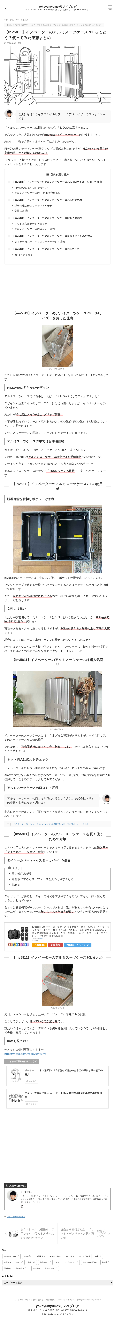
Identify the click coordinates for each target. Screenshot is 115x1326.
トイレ (69, 1256)
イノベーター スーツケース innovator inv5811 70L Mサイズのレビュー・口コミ (51, 824)
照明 (7, 1268)
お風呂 (40, 1256)
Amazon (40, 944)
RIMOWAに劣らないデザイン (31, 187)
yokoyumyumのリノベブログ (57, 6)
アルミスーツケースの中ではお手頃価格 (37, 192)
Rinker (41, 938)
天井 (98, 1256)
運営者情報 (50, 1300)
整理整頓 (45, 1262)
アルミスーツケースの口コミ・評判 (34, 228)
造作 (37, 1268)
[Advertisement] (57, 287)
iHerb (28, 1256)
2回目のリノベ (11, 1256)
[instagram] (22, 1206)
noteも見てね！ (23, 254)
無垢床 (106, 1262)
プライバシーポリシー (66, 1300)
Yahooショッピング (77, 944)
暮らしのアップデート (67, 1262)
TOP (15, 1300)
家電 (7, 1262)
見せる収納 (21, 1268)
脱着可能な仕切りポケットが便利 (33, 205)
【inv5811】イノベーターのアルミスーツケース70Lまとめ (45, 249)
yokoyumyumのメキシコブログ (89, 1300)
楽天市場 (55, 944)
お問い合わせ (38, 1300)
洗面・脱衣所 (90, 1262)
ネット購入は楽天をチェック (30, 223)
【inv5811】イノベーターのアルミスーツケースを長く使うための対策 (52, 235)
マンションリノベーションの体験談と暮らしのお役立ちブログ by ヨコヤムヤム (57, 1310)
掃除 (31, 1262)
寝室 (19, 1262)
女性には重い (22, 210)
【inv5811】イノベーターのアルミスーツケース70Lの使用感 (47, 199)
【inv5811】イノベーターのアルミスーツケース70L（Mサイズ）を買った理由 (57, 181)
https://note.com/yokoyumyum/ (25, 1053)
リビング (84, 1256)
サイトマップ (25, 1300)
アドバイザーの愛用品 (16, 1217)
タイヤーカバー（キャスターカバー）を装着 (39, 241)
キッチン (55, 1256)
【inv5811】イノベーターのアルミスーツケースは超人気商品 (47, 218)
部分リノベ (51, 1268)
